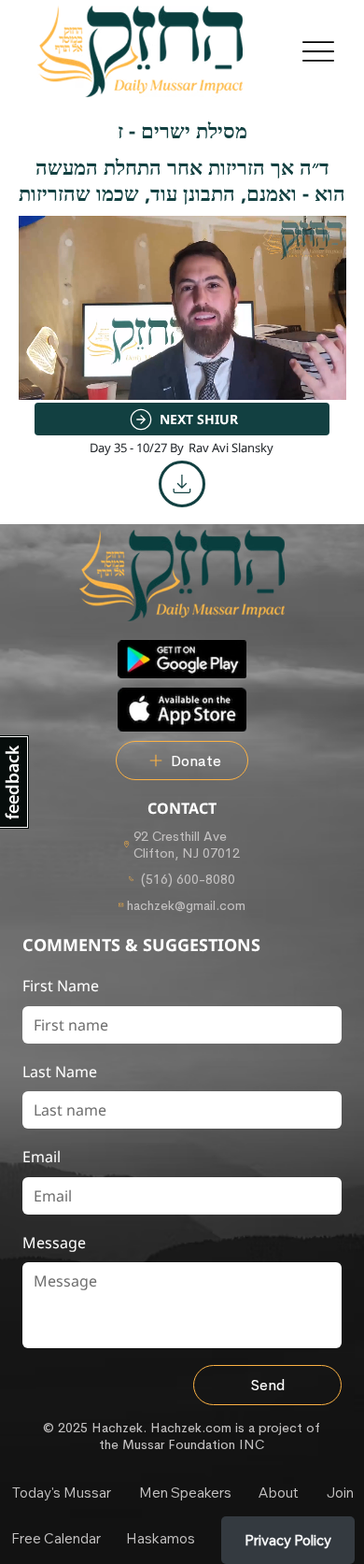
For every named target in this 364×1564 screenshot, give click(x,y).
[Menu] (318, 52)
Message (54, 1242)
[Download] (182, 484)
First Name (60, 985)
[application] (182, 308)
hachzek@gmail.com (186, 905)
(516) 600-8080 (186, 879)
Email (41, 1156)
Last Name (59, 1071)
